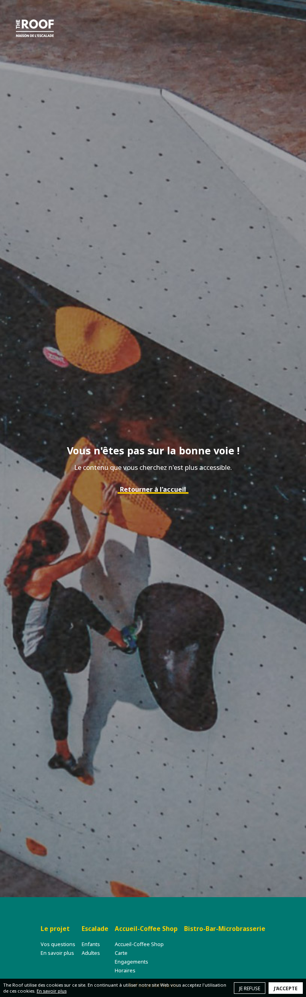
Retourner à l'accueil (153, 489)
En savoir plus (52, 991)
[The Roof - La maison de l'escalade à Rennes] (35, 28)
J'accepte (286, 988)
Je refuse (249, 988)
